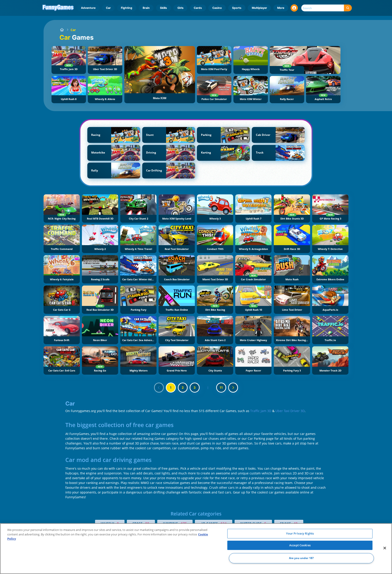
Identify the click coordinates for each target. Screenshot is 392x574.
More (280, 8)
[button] (294, 8)
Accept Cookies (300, 545)
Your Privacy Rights (300, 533)
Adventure (88, 8)
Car (108, 8)
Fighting (126, 8)
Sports (236, 8)
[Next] (233, 388)
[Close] (385, 548)
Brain (146, 8)
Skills (163, 8)
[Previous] (159, 388)
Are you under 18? (301, 558)
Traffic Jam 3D (260, 411)
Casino (217, 8)
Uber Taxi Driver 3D (290, 411)
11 (221, 387)
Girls (180, 8)
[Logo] (58, 8)
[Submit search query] (348, 8)
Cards (198, 8)
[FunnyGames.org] (61, 29)
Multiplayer (259, 8)
